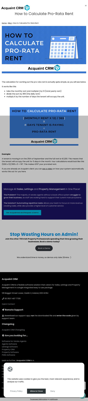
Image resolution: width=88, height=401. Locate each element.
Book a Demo (44, 248)
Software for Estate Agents (14, 341)
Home (4, 23)
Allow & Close (36, 391)
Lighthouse (54, 399)
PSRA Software (8, 355)
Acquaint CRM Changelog (13, 329)
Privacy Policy (16, 391)
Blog (10, 23)
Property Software (10, 352)
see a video (47, 168)
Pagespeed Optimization (38, 399)
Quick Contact (8, 304)
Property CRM (8, 349)
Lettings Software (10, 346)
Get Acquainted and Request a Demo (22, 212)
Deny (52, 391)
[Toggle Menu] (86, 6)
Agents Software (9, 344)
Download (10, 315)
